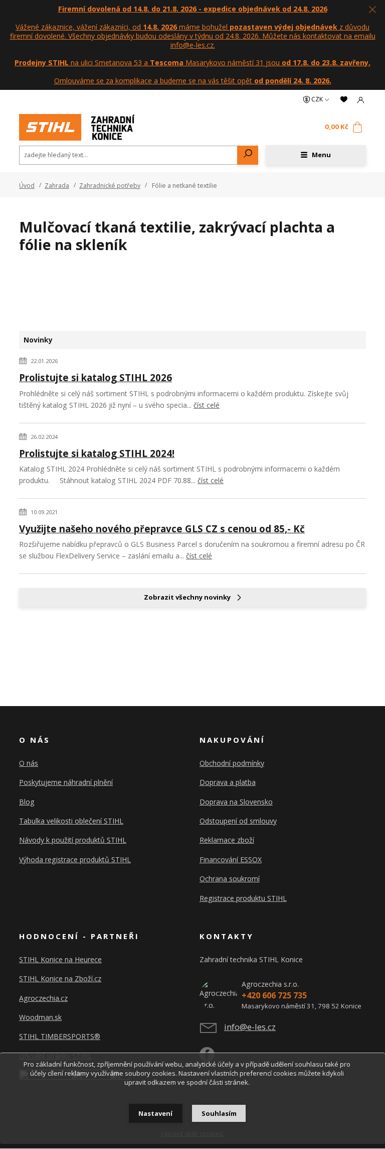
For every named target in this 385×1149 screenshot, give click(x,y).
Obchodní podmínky (232, 763)
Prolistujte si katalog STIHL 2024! (96, 453)
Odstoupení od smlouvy (238, 821)
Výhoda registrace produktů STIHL (75, 859)
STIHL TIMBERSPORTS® (59, 1036)
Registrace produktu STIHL (243, 898)
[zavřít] (372, 10)
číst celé (207, 405)
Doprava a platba (228, 782)
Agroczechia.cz (43, 998)
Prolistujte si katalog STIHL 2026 (95, 377)
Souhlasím (219, 1113)
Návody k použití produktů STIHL (72, 840)
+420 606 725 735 (274, 995)
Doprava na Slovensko (236, 802)
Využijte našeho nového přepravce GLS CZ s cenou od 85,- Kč (162, 528)
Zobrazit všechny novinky (187, 597)
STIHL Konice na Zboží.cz (60, 978)
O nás (28, 763)
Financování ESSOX (231, 859)
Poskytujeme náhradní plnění (66, 782)
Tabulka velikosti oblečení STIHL (71, 821)
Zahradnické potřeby (109, 185)
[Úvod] (76, 127)
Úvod (27, 185)
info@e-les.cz (250, 1026)
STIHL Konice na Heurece (60, 959)
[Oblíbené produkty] (344, 99)
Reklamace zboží (227, 840)
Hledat (247, 155)
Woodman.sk (40, 1017)
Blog (27, 802)
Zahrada (57, 185)
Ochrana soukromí (230, 878)
